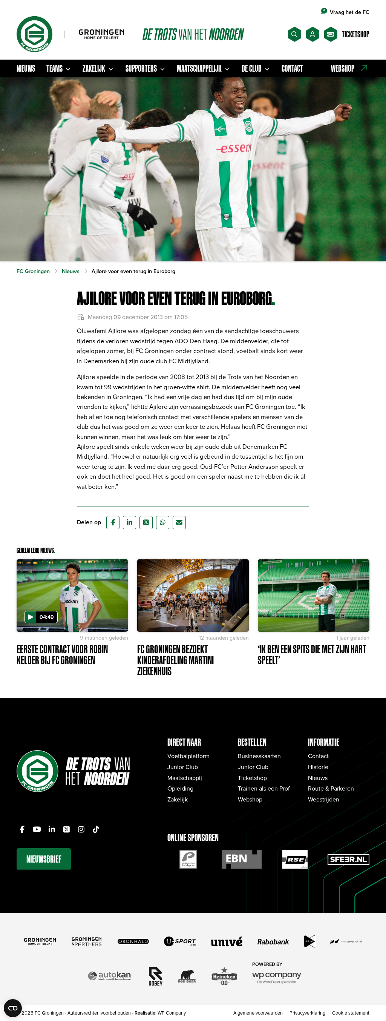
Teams (54, 68)
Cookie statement (350, 1012)
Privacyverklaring (307, 1012)
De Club (252, 68)
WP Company (172, 1012)
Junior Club (182, 767)
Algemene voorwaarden (258, 1012)
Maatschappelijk (199, 68)
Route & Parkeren (331, 788)
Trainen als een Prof (264, 788)
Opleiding (180, 788)
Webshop (250, 799)
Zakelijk (94, 68)
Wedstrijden (323, 799)
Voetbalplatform (188, 756)
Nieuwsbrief (43, 859)
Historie (318, 767)
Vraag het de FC (349, 12)
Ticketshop (252, 778)
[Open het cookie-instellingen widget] (13, 1008)
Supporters (141, 68)
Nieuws (26, 68)
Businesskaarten (259, 756)
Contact (292, 68)
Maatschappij (184, 778)
